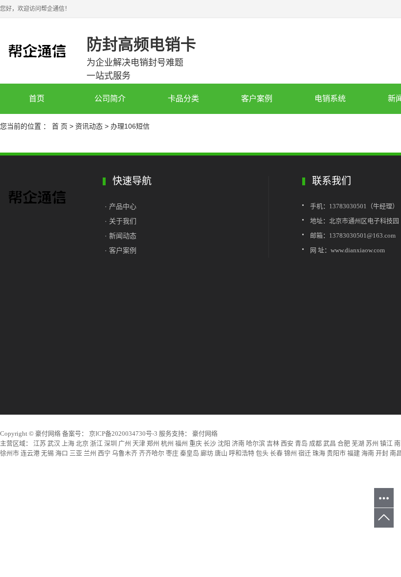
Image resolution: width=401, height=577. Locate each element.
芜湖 (358, 443)
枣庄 (172, 453)
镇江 (386, 443)
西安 (287, 443)
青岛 (301, 443)
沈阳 (224, 443)
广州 (124, 443)
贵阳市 (336, 453)
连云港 (30, 453)
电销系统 (330, 98)
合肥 (343, 443)
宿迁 (304, 453)
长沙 (209, 443)
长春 (276, 453)
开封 (382, 453)
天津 (139, 443)
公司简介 (110, 98)
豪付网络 (204, 433)
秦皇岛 (189, 453)
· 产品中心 (121, 206)
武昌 (329, 443)
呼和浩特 (241, 453)
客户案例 (256, 98)
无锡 (47, 453)
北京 (82, 443)
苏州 (372, 443)
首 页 (59, 126)
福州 (181, 443)
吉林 (273, 443)
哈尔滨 (255, 443)
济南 (238, 443)
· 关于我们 (120, 221)
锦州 (290, 453)
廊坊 (206, 453)
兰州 (90, 453)
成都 (315, 443)
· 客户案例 (120, 250)
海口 (61, 453)
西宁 (104, 453)
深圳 (110, 443)
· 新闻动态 (120, 236)
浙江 (96, 443)
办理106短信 (130, 126)
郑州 (153, 443)
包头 (262, 453)
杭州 (167, 443)
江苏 (39, 443)
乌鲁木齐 (124, 453)
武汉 (53, 443)
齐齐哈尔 (151, 453)
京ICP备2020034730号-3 (123, 433)
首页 (37, 98)
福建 (353, 453)
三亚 (75, 453)
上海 (68, 443)
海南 (367, 453)
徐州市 (9, 453)
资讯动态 (89, 126)
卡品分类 (183, 98)
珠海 (318, 453)
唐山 (221, 453)
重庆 (195, 443)
